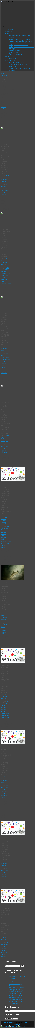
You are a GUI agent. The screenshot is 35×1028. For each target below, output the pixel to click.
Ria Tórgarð (5, 543)
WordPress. (17, 1024)
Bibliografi (8, 33)
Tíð (8, 717)
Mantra (27, 1022)
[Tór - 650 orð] (13, 399)
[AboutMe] (22, 1026)
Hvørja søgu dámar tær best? (4, 118)
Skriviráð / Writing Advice (17, 62)
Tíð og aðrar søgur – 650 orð (5, 640)
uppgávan (4, 876)
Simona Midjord (3, 370)
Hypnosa (4, 950)
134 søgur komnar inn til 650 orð (5, 203)
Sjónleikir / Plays (14, 53)
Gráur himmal (3, 366)
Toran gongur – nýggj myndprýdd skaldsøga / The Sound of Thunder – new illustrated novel (17, 992)
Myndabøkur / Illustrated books (19, 43)
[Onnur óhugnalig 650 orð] (13, 744)
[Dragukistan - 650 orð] (12, 310)
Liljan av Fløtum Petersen (4, 277)
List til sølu (12, 58)
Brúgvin (6, 528)
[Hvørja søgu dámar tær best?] (13, 141)
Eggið (3, 359)
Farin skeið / (13, 70)
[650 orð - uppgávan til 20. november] (12, 579)
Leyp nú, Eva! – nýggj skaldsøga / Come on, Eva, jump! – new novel (16, 986)
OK (22, 966)
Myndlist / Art (9, 56)
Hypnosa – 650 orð (6, 883)
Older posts (3, 108)
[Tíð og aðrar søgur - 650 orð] (13, 662)
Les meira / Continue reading (5, 178)
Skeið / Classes (10, 60)
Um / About (8, 31)
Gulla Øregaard (4, 537)
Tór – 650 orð (5, 380)
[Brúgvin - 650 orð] (13, 480)
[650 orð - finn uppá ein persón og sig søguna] (13, 834)
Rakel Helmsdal (4, 74)
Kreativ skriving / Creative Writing (20, 68)
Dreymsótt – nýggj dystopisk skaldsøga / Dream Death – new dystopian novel (16, 1000)
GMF (2, 190)
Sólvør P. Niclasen (4, 374)
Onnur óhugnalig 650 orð (6, 724)
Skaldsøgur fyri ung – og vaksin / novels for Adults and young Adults (20, 40)
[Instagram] (13, 1026)
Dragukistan (5, 357)
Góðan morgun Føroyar (5, 192)
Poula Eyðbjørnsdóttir (6, 282)
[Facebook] (5, 1026)
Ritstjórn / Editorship (16, 54)
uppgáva (4, 633)
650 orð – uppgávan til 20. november (6, 557)
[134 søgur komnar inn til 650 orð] (10, 226)
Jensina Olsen (3, 712)
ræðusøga (4, 952)
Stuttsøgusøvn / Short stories (18, 45)
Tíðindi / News (9, 29)
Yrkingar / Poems (14, 51)
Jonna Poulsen (5, 714)
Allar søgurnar (4, 187)
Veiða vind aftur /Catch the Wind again (16, 981)
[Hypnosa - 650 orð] (13, 903)
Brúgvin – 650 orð (5, 461)
